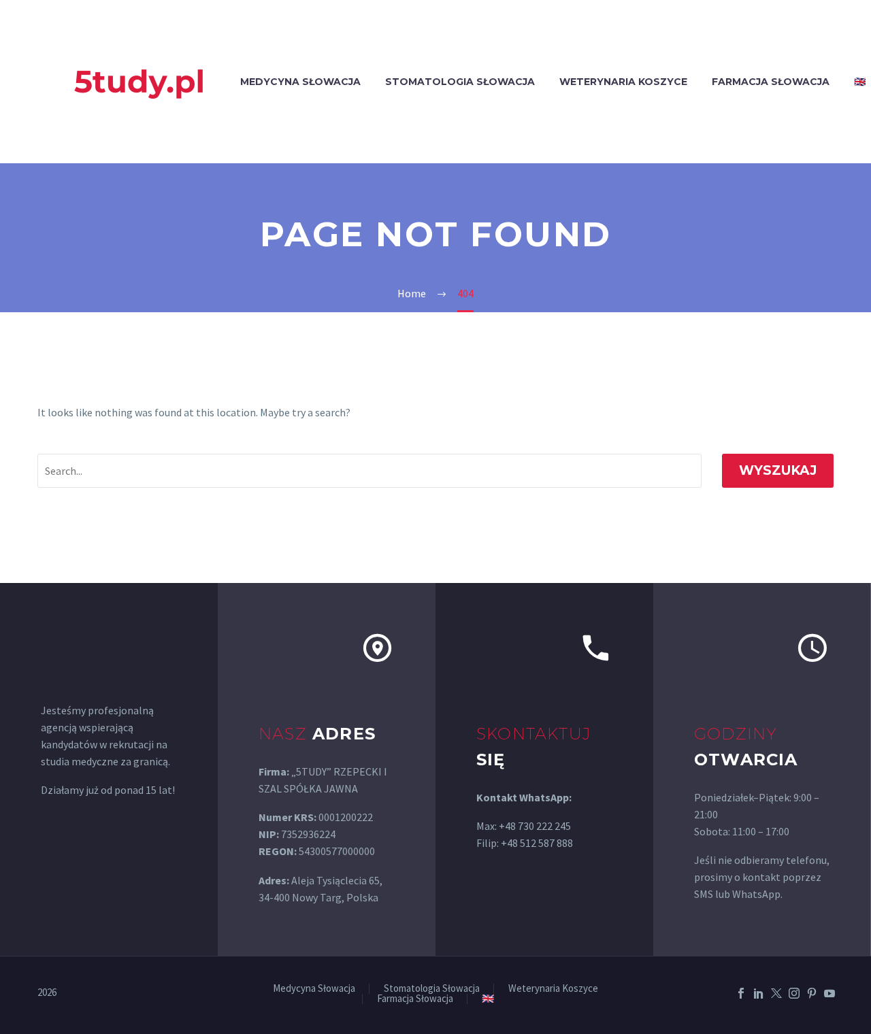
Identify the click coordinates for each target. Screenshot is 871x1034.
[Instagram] (794, 993)
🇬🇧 (488, 999)
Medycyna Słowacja (300, 82)
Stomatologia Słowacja (460, 82)
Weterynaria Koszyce (623, 82)
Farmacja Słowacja (770, 82)
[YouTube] (829, 993)
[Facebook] (741, 993)
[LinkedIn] (758, 993)
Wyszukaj (778, 470)
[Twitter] (776, 993)
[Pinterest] (811, 993)
